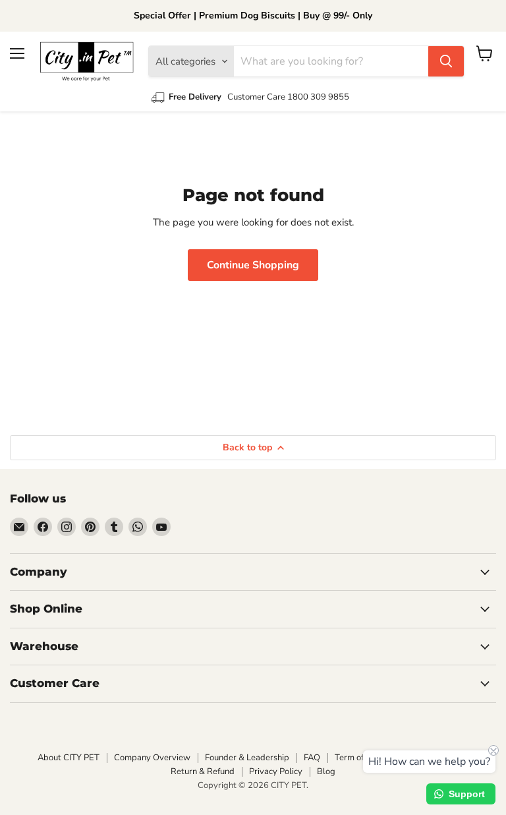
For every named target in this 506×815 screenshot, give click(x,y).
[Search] (446, 61)
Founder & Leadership (247, 758)
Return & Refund (203, 771)
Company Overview (152, 758)
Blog (326, 771)
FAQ (312, 758)
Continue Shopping (253, 265)
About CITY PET (68, 758)
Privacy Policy (275, 771)
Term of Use (357, 758)
